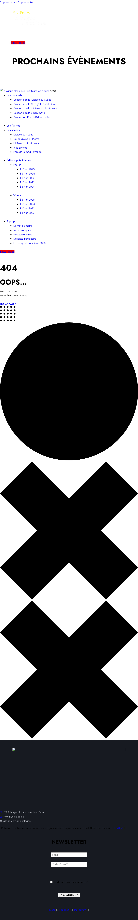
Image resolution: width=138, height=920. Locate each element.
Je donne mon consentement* (71, 882)
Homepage (8, 304)
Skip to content (8, 2)
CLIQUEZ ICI (120, 828)
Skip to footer (25, 2)
